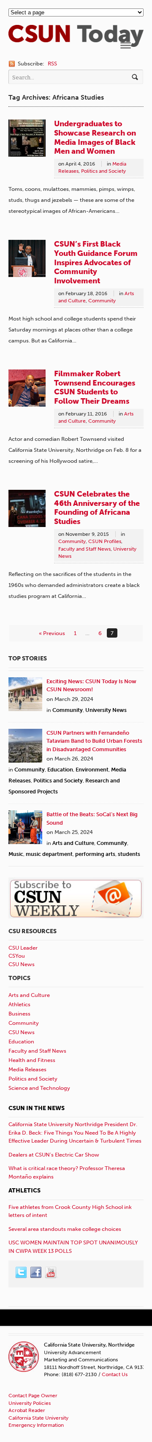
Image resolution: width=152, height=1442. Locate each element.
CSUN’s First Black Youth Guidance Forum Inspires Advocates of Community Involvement (96, 262)
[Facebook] (36, 1273)
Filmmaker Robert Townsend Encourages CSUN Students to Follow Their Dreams (94, 387)
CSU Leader (23, 948)
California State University (38, 1418)
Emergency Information (36, 1425)
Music (15, 854)
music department (49, 854)
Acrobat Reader (26, 1410)
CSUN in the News (36, 1108)
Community (102, 301)
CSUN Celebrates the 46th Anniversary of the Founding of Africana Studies (97, 508)
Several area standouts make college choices (64, 1229)
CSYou (16, 956)
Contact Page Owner (32, 1396)
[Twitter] (21, 1273)
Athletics (19, 1004)
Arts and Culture (73, 843)
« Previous (52, 633)
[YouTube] (51, 1273)
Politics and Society (103, 171)
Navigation (125, 45)
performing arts (95, 854)
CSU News (21, 964)
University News (106, 710)
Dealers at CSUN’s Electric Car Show (53, 1154)
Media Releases (27, 1069)
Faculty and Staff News (84, 549)
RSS (52, 63)
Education (60, 769)
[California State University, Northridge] (76, 42)
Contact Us (115, 1374)
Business (19, 1013)
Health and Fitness (31, 1060)
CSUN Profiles (104, 541)
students (129, 854)
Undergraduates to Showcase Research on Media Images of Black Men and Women (95, 137)
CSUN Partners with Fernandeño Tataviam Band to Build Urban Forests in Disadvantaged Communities (94, 741)
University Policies (29, 1403)
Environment (92, 769)
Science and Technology (39, 1088)
